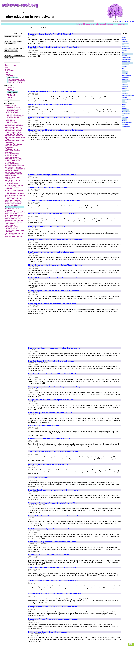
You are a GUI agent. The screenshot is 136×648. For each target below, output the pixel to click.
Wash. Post (125, 117)
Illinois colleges (9, 147)
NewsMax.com (125, 90)
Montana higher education (13, 180)
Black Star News (126, 48)
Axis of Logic (125, 43)
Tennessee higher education (13, 222)
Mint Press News (126, 81)
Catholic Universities (11, 111)
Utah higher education (11, 228)
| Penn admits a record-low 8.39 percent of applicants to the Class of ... (55, 130)
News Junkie (125, 86)
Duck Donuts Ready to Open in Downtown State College (50, 529)
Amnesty (124, 39)
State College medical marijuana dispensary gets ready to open (52, 567)
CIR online (124, 50)
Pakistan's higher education (13, 202)
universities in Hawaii (11, 226)
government (11, 90)
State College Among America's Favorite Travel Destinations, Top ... (54, 451)
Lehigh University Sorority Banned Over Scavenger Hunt (50, 632)
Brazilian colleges (10, 106)
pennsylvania (11, 76)
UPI (123, 115)
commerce (11, 87)
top (130, 644)
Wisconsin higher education (13, 235)
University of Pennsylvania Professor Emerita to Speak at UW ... (52, 503)
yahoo (126, 21)
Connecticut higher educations (14, 116)
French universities (11, 122)
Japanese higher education (13, 159)
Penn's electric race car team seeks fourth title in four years (51, 252)
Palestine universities (11, 205)
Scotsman (124, 108)
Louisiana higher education (13, 167)
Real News (124, 102)
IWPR (123, 70)
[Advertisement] (46, 73)
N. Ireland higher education (13, 182)
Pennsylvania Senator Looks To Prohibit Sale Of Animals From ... (53, 34)
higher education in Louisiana (14, 134)
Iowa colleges (9, 152)
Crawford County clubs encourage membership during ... (50, 438)
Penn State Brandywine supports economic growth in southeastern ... (54, 490)
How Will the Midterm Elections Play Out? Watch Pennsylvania (52, 91)
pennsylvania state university (17, 79)
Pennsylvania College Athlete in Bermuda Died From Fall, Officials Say (55, 239)
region (6, 67)
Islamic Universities (11, 155)
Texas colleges (9, 223)
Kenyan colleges (10, 162)
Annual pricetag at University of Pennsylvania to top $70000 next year (54, 593)
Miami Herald (125, 79)
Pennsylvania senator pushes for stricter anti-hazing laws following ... (54, 117)
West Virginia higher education (14, 233)
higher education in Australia (14, 129)
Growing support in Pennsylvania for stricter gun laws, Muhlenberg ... (55, 387)
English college (9, 119)
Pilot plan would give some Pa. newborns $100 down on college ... (53, 606)
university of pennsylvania (16, 81)
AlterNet (124, 37)
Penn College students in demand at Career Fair (46, 226)
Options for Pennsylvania (37, 477)
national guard (12, 95)
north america (9, 71)
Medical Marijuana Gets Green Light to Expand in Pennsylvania (52, 213)
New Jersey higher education (14, 190)
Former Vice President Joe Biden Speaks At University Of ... (51, 104)
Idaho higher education (12, 145)
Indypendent (125, 73)
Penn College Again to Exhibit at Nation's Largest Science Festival (53, 47)
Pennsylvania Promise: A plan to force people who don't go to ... (53, 619)
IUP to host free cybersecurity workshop (43, 425)
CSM (123, 52)
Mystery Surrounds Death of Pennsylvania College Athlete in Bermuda (55, 265)
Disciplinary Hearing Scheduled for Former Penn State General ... (53, 304)
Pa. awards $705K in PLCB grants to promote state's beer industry (53, 516)
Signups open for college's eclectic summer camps (47, 187)
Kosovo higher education (12, 164)
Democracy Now (126, 61)
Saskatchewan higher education (15, 212)
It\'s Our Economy (126, 75)
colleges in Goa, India (11, 112)
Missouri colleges (10, 175)
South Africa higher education (14, 215)
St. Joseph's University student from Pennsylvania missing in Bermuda (55, 278)
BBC (123, 44)
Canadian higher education (13, 109)
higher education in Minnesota (14, 135)
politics (10, 97)
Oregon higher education (12, 200)
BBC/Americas (125, 46)
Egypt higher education (12, 117)
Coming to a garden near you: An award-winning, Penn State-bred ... (54, 291)
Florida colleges (10, 120)
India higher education (11, 149)
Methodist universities (11, 170)
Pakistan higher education (13, 203)
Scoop (123, 106)
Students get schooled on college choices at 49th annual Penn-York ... (55, 200)
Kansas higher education (12, 160)
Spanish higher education (13, 217)
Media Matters (125, 77)
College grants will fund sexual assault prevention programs (51, 400)
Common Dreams (126, 57)
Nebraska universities (11, 183)
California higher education (13, 107)
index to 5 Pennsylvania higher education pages (94, 24)
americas (7, 69)
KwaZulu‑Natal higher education (14, 165)
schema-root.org (10, 65)
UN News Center (126, 113)
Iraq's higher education (12, 154)
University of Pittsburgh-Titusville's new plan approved (49, 554)
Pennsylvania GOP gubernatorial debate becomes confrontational (53, 542)
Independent (125, 72)
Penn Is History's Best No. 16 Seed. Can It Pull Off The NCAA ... (52, 413)
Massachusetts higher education (15, 169)
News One (124, 88)
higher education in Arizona (13, 127)
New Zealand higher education (14, 193)
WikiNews (124, 120)
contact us (121, 24)
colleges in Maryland (11, 114)
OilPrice (124, 91)
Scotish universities (11, 213)
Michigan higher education (13, 172)
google (121, 21)
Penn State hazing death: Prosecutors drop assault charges (51, 361)
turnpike (10, 99)
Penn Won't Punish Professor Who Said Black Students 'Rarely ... (53, 374)
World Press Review (127, 122)
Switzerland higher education (14, 220)
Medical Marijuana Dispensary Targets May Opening (48, 464)
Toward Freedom (126, 111)
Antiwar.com (125, 41)
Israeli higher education (12, 157)
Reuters (124, 104)
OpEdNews (125, 93)
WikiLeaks (124, 119)
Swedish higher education (13, 218)
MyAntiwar (124, 82)
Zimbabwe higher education (13, 236)
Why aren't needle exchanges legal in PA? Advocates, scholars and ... (54, 175)
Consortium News (126, 59)
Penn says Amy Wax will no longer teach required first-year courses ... (55, 348)
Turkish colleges (10, 225)
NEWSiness (125, 84)
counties (10, 89)
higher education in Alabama (14, 125)
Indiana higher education (12, 150)
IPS (123, 68)
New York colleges (10, 192)
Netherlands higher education (14, 185)
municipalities (12, 94)
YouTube (131, 21)
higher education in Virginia (13, 144)
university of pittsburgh (15, 82)
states (8, 74)
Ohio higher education (11, 197)
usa (7, 72)
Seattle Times (125, 110)
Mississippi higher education (13, 173)
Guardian (124, 66)
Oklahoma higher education (13, 198)
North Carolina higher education (15, 195)
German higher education (13, 124)
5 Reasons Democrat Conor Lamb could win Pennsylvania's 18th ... (53, 580)
